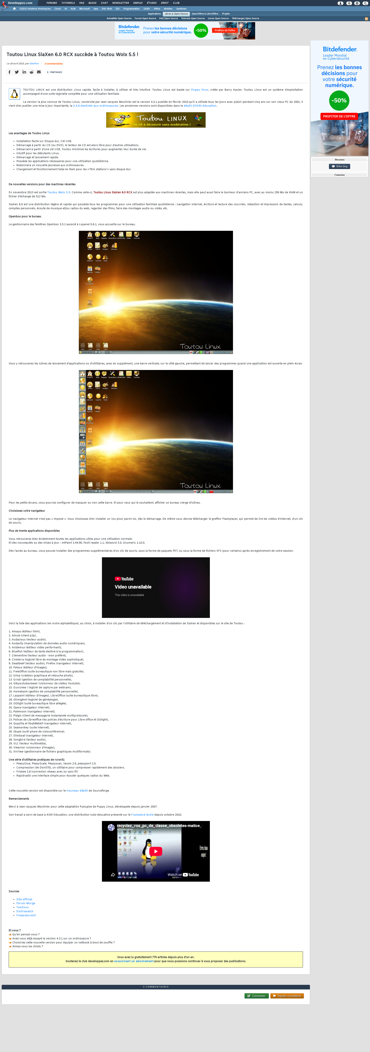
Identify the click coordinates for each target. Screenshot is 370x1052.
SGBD (147, 9)
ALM (73, 9)
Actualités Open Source (119, 18)
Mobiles (168, 9)
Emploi (138, 3)
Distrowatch (25, 911)
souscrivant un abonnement (134, 961)
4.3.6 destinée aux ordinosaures (95, 106)
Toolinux (22, 907)
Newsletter (120, 3)
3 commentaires (54, 63)
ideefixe (34, 63)
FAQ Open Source (168, 18)
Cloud (58, 9)
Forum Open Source (145, 18)
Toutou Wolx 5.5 (58, 192)
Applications (154, 14)
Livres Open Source (218, 18)
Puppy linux (200, 90)
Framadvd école (142, 815)
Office (157, 9)
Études (151, 3)
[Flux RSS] (366, 18)
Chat (104, 3)
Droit (165, 3)
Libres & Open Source (176, 14)
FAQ (81, 3)
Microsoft (84, 9)
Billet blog (341, 166)
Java (95, 9)
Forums (51, 3)
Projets (226, 14)
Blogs (92, 3)
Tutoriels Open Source (193, 18)
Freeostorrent (26, 915)
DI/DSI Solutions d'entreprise (35, 9)
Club (175, 3)
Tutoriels (68, 3)
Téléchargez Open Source (245, 18)
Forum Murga (25, 903)
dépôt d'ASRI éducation (200, 106)
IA (66, 9)
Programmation (132, 9)
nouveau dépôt (77, 791)
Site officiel (24, 899)
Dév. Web (107, 9)
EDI (118, 9)
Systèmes (181, 9)
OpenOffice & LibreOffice (205, 14)
